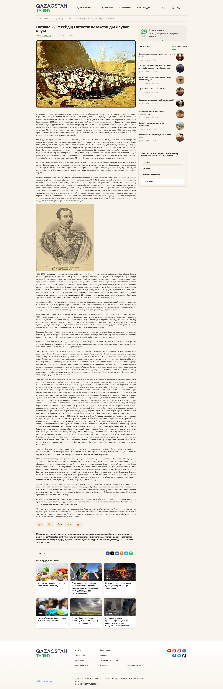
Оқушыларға (107, 8)
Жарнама (103, 665)
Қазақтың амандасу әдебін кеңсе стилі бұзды (156, 55)
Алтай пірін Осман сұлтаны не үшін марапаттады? (155, 78)
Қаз (164, 8)
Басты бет (44, 19)
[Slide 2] (162, 40)
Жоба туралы (105, 650)
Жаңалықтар (125, 8)
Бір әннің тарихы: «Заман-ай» (152, 89)
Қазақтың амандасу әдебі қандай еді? (156, 100)
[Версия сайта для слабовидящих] (178, 7)
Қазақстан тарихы (86, 8)
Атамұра (78, 650)
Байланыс (104, 655)
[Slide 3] (164, 40)
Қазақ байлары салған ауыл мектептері (151, 124)
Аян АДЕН (47, 36)
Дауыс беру (148, 181)
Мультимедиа (143, 8)
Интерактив (79, 660)
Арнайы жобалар (81, 665)
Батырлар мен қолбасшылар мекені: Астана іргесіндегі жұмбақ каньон (155, 66)
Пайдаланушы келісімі (109, 660)
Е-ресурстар (80, 655)
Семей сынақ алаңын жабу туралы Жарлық (173, 34)
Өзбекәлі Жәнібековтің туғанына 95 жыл (154, 135)
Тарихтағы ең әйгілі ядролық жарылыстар (152, 112)
